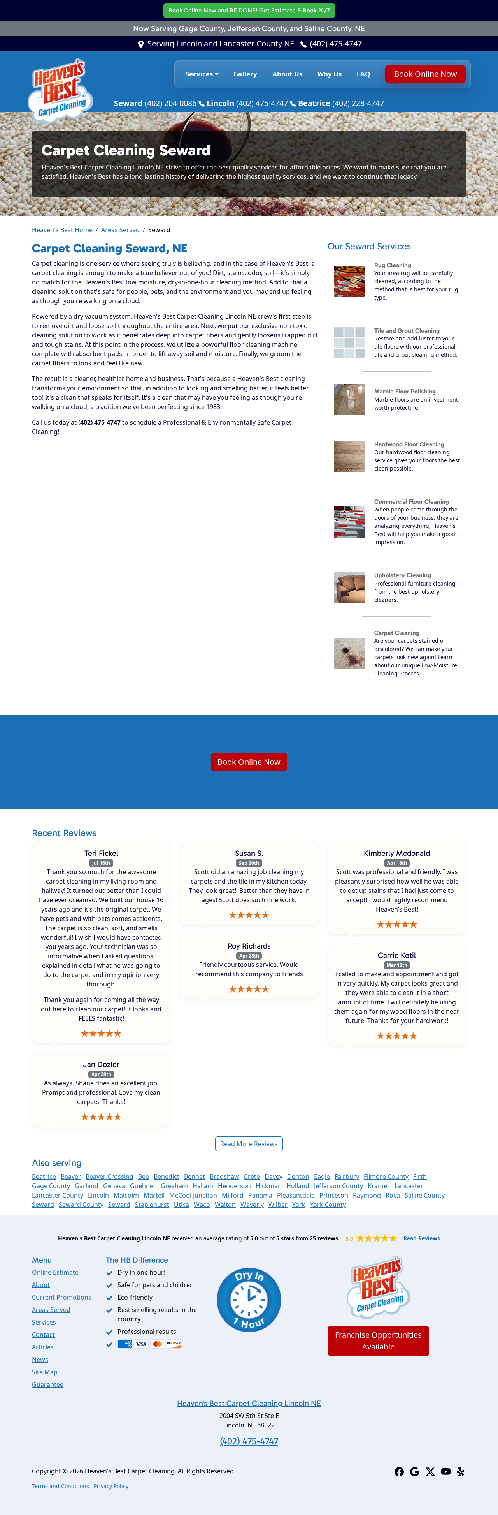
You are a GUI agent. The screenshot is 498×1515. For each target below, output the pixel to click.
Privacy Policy (111, 1486)
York (298, 1204)
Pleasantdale (296, 1195)
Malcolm (126, 1195)
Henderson (234, 1186)
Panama (260, 1195)
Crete (252, 1176)
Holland (297, 1186)
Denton (298, 1176)
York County (328, 1204)
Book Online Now (249, 10)
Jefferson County (338, 1186)
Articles (43, 1347)
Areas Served (120, 230)
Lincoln (98, 1195)
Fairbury (347, 1176)
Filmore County (386, 1176)
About (41, 1284)
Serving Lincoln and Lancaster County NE (220, 43)
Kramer (379, 1186)
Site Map (45, 1372)
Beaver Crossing (109, 1176)
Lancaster (409, 1186)
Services (44, 1322)
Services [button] (199, 73)
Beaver (71, 1176)
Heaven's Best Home (62, 230)
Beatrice (44, 1176)
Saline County (425, 1195)
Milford (233, 1195)
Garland (86, 1186)
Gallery (245, 73)
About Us (287, 73)
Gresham (174, 1186)
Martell (154, 1195)
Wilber (278, 1204)
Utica (181, 1204)
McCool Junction (193, 1195)
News (40, 1359)
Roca (393, 1195)
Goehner (143, 1186)
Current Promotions (61, 1297)
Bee (143, 1176)
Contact (43, 1334)
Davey (273, 1176)
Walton (225, 1204)
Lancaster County (57, 1195)
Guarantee (47, 1384)
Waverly (252, 1204)
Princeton (333, 1195)
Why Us (329, 73)
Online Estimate (55, 1272)
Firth (420, 1176)
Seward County (81, 1204)
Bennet (194, 1176)
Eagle (322, 1176)
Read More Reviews (249, 1143)
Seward (43, 1204)
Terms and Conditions (60, 1486)
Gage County (51, 1186)
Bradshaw (224, 1176)
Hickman (269, 1186)
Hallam (203, 1186)
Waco (202, 1204)
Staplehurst (152, 1204)
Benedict (166, 1176)
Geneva (114, 1186)
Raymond (367, 1195)
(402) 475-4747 (336, 43)
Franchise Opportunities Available (378, 1341)
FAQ (363, 73)
